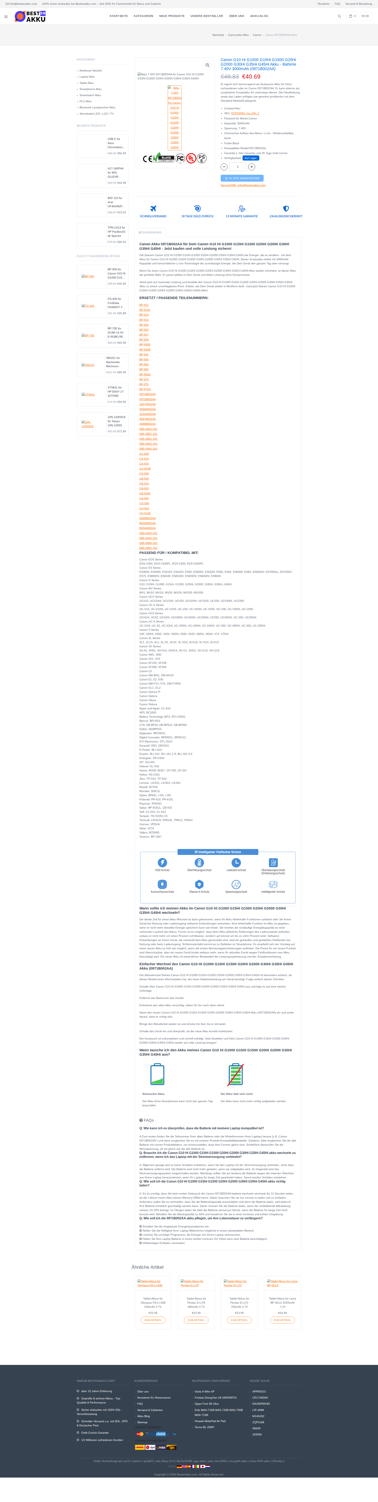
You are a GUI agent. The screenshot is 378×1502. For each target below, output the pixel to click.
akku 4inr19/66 (217, 1461)
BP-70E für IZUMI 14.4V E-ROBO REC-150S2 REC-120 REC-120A (117, 333)
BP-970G (145, 389)
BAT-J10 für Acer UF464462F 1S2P (115, 202)
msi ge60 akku (238, 1461)
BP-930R (145, 349)
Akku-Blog (143, 1416)
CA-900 (144, 453)
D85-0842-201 (148, 429)
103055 (257, 1434)
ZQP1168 (258, 1422)
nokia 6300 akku (259, 1461)
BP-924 (144, 324)
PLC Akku (86, 101)
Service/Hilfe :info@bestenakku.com (243, 185)
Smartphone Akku (91, 89)
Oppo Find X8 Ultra (207, 1403)
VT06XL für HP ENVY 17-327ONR (116, 391)
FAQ (337, 3)
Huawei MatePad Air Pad (210, 1421)
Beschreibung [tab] (150, 232)
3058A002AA (147, 409)
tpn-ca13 (124, 1461)
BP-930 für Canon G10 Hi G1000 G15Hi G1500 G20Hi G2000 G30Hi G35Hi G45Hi (116, 274)
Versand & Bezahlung (358, 3)
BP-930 (144, 339)
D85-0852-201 (148, 434)
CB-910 (144, 483)
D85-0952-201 (148, 443)
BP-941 (144, 354)
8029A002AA (147, 523)
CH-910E (145, 513)
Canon (257, 34)
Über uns (143, 1391)
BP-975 (144, 384)
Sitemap (142, 1422)
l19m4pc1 (278, 1461)
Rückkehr (324, 3)
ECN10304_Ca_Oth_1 (245, 113)
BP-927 (144, 334)
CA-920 (144, 463)
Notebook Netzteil (91, 70)
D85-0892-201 (148, 548)
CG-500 (144, 503)
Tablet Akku (87, 83)
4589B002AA (147, 518)
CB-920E (145, 493)
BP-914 (144, 314)
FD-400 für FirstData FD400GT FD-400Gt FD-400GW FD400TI (117, 303)
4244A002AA (147, 414)
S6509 (256, 1428)
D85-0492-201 (148, 533)
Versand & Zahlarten (150, 1410)
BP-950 (144, 364)
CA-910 (144, 458)
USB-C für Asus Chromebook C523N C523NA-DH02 (116, 143)
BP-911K (144, 309)
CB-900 (144, 478)
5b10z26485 (184, 1461)
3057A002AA (147, 404)
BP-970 (144, 379)
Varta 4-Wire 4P (204, 1391)
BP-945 (144, 359)
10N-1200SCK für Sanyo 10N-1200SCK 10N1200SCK (117, 421)
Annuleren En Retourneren (154, 1397)
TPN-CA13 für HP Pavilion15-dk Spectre (117, 231)
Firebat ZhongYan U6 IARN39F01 (216, 1397)
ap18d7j (149, 1461)
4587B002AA (147, 419)
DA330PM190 (261, 1403)
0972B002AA (147, 399)
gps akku (200, 1461)
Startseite (218, 34)
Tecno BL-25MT (205, 1427)
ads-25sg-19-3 (165, 1461)
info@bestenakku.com (23, 3)
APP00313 (259, 1391)
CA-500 (144, 498)
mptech (136, 1461)
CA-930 (144, 473)
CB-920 (144, 488)
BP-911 (143, 305)
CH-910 (144, 508)
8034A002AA (147, 528)
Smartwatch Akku (90, 95)
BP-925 (144, 329)
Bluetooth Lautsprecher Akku (97, 107)
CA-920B (145, 468)
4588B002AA (147, 423)
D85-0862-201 (148, 438)
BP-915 (144, 319)
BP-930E (144, 344)
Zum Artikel (153, 1320)
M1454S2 (258, 1416)
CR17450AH (260, 1397)
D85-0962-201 (148, 448)
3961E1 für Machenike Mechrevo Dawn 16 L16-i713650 (115, 362)
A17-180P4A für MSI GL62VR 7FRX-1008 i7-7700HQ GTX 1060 (117, 173)
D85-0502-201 (148, 538)
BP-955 (144, 369)
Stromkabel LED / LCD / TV (97, 113)
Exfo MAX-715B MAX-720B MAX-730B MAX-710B (219, 1412)
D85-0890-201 (148, 543)
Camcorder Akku (238, 34)
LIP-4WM (258, 1410)
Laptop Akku (87, 76)
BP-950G (145, 374)
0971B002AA (147, 394)
